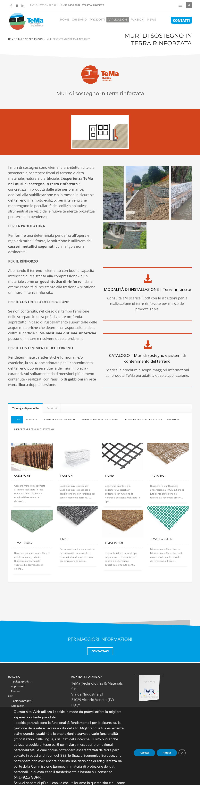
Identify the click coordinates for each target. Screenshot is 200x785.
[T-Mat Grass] (32, 524)
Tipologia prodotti (21, 681)
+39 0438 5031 (71, 5)
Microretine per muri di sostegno (34, 429)
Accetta (144, 753)
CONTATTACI (100, 651)
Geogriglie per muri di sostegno (143, 419)
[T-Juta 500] (168, 457)
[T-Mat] (77, 520)
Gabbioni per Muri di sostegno (100, 419)
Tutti (17, 419)
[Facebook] (11, 5)
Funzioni (16, 691)
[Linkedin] (23, 5)
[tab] (25, 408)
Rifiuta (166, 753)
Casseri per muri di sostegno (59, 419)
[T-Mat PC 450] (122, 524)
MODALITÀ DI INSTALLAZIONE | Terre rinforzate (147, 289)
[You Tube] (17, 5)
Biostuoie (31, 419)
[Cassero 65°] (32, 457)
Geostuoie (173, 419)
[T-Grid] (122, 457)
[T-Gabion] (77, 457)
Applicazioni (18, 686)
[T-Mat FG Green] (168, 520)
